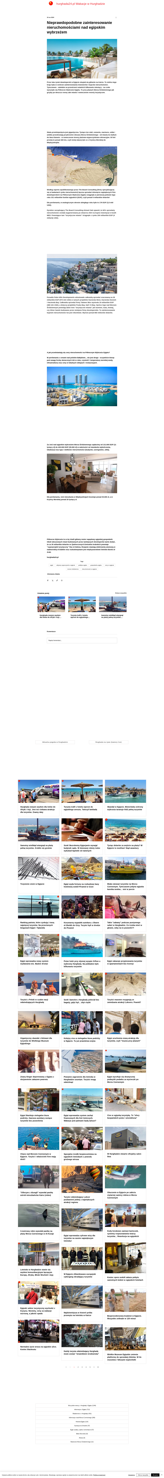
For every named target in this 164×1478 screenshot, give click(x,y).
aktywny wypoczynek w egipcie (65, 565)
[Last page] (98, 1367)
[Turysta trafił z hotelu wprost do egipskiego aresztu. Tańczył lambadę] (82, 604)
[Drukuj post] (62, 580)
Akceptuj (155, 1475)
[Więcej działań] (116, 17)
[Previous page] (70, 1367)
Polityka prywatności (99, 1475)
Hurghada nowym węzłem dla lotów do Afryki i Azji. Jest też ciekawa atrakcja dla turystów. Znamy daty (50, 616)
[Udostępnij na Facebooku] (48, 580)
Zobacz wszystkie (121, 593)
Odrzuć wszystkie (143, 1475)
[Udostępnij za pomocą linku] (57, 580)
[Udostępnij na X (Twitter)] (52, 580)
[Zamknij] (162, 1474)
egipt (51, 565)
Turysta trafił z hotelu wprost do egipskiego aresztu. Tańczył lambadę (81, 616)
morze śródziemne (73, 569)
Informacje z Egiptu (53, 574)
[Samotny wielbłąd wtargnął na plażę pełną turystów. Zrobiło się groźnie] (113, 604)
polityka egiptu (82, 565)
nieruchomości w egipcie (89, 569)
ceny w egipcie (109, 565)
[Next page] (94, 1367)
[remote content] (82, 112)
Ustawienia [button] (131, 1475)
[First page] (66, 1367)
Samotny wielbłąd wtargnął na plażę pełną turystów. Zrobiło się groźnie (112, 616)
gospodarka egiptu (96, 565)
